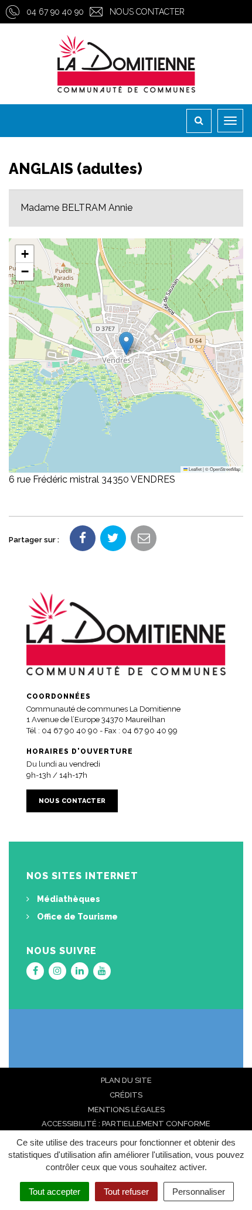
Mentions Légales (126, 1109)
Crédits (126, 1095)
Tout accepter (54, 1192)
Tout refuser (126, 1192)
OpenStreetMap (225, 469)
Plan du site (126, 1080)
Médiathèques (67, 899)
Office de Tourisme (76, 916)
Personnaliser (198, 1192)
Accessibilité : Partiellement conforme (126, 1123)
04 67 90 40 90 (55, 11)
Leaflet (195, 469)
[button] (126, 343)
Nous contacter (147, 11)
